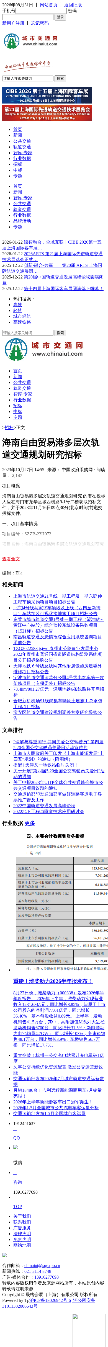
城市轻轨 (22, 316)
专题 (17, 176)
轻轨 (17, 310)
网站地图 (22, 1245)
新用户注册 (13, 23)
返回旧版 (73, 4)
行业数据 (22, 158)
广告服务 (22, 1227)
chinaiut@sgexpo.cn (42, 1265)
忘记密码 (40, 23)
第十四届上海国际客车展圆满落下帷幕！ (64, 288)
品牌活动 (22, 221)
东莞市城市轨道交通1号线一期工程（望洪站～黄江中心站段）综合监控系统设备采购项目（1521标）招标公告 (58, 625)
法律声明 (22, 1233)
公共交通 (22, 141)
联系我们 (22, 1222)
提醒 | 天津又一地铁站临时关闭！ (45, 765)
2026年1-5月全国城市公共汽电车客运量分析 (56, 1107)
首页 (17, 129)
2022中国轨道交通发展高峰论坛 (44, 805)
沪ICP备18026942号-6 (50, 1300)
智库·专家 (22, 152)
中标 (17, 170)
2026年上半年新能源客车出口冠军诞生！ (53, 1102)
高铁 (17, 304)
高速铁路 (22, 322)
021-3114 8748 (37, 1271)
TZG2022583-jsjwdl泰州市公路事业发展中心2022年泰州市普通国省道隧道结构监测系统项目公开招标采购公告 (57, 654)
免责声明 (22, 1239)
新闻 (17, 135)
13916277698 (46, 1277)
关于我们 (22, 1216)
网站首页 (49, 4)
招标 (17, 164)
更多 (30, 823)
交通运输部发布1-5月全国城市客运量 (49, 1113)
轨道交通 (22, 146)
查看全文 (11, 558)
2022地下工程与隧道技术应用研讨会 (48, 811)
